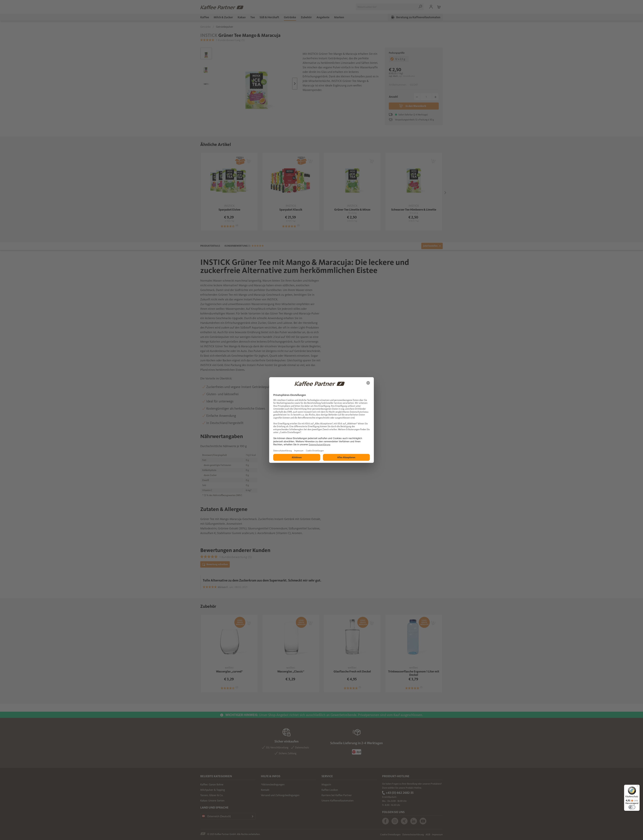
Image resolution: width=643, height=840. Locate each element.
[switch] (632, 807)
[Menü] (638, 787)
